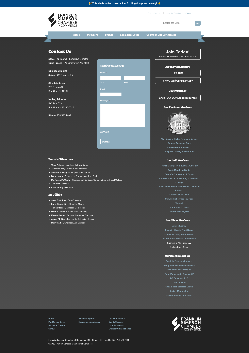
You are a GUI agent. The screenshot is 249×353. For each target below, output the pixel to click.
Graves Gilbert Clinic (179, 194)
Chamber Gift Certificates (161, 35)
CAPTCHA (104, 132)
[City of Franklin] (179, 134)
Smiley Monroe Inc (179, 291)
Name (103, 73)
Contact (51, 329)
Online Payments (154, 13)
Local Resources (129, 35)
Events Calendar (116, 322)
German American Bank (179, 143)
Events (109, 35)
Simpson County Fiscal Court (179, 151)
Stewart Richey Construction (179, 199)
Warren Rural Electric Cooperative (179, 238)
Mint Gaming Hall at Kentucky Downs (179, 139)
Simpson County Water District (179, 234)
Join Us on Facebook (198, 12)
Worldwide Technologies (179, 270)
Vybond (179, 203)
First (102, 82)
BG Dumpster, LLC (179, 278)
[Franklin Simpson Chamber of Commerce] (62, 26)
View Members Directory (178, 80)
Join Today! (177, 53)
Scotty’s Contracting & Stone (179, 174)
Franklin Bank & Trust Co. (179, 147)
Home (76, 35)
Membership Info (87, 318)
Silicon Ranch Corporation (179, 295)
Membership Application (89, 322)
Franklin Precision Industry (179, 261)
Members (92, 35)
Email (102, 89)
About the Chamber (173, 13)
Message (105, 100)
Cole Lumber (179, 282)
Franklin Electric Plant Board (179, 230)
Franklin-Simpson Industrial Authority (179, 166)
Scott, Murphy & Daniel (179, 170)
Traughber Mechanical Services (179, 265)
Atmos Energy (179, 226)
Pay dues (177, 72)
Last (126, 82)
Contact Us (189, 13)
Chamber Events (117, 318)
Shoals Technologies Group (179, 287)
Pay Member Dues (56, 322)
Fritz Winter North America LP (179, 274)
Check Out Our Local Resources (178, 97)
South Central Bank (179, 207)
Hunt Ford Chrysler (179, 212)
